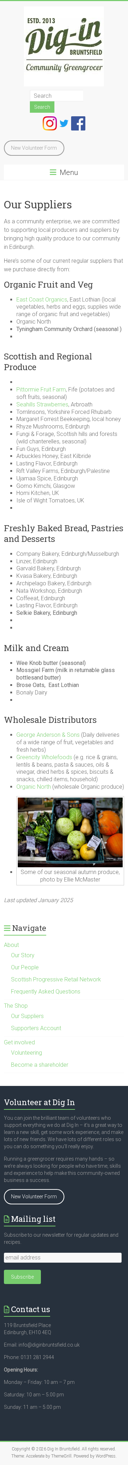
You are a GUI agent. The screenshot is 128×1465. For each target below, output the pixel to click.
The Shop (16, 1005)
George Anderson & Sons (48, 734)
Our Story (22, 955)
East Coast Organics (41, 299)
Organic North (33, 786)
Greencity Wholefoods (44, 757)
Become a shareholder (39, 1064)
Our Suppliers (27, 1016)
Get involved (19, 1042)
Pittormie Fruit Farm (41, 389)
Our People (25, 967)
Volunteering (26, 1052)
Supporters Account (36, 1028)
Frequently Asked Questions (45, 991)
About (11, 945)
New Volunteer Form (34, 148)
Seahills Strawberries (42, 404)
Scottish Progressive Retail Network (56, 979)
